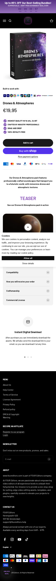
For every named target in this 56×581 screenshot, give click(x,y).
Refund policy (9, 409)
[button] (6, 572)
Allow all (28, 258)
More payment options (28, 156)
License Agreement (12, 399)
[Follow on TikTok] (27, 539)
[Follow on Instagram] (12, 539)
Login (5, 435)
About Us (7, 385)
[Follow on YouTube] (19, 539)
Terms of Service (10, 394)
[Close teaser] (11, 568)
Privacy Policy (9, 404)
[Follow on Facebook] (5, 539)
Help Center (8, 390)
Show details (28, 263)
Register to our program (13, 432)
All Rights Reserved (27, 573)
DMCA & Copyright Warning (11, 416)
